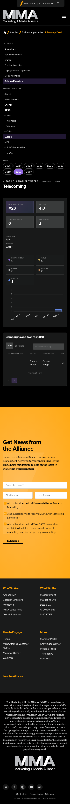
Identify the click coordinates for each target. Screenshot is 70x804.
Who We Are (11, 588)
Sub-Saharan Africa (16, 147)
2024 (18, 166)
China (9, 131)
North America (12, 99)
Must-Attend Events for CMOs (15, 646)
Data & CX (45, 604)
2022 (39, 166)
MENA (10, 153)
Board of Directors (13, 600)
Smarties (13, 32)
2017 (29, 172)
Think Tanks (46, 653)
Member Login (32, 3)
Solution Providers (14, 81)
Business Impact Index (32, 32)
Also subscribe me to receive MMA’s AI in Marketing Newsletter (35, 516)
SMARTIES (46, 614)
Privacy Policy (36, 794)
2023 (29, 166)
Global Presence (12, 614)
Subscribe (48, 3)
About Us (45, 658)
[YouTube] (31, 787)
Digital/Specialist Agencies (17, 70)
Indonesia (11, 121)
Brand (33, 353)
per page (19, 345)
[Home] (4, 32)
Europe (8, 137)
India (9, 115)
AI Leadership (47, 609)
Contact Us (21, 794)
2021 (50, 166)
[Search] (59, 3)
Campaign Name (16, 353)
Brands (8, 60)
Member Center (12, 653)
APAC (7, 110)
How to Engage (12, 632)
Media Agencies (12, 76)
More (43, 632)
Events (7, 639)
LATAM (8, 105)
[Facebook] (14, 787)
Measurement (48, 595)
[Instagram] (23, 787)
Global (8, 94)
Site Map (49, 794)
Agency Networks (13, 54)
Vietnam (11, 126)
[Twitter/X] (6, 787)
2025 (8, 166)
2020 (60, 166)
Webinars (8, 658)
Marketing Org (48, 600)
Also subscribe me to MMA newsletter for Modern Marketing (34, 505)
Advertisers (10, 49)
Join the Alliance (13, 676)
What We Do (48, 588)
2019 (8, 172)
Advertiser (48, 353)
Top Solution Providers (20, 181)
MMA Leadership (12, 609)
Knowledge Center (50, 644)
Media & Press (48, 649)
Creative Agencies (13, 65)
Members (8, 604)
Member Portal (48, 639)
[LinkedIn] (40, 787)
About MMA (9, 595)
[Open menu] (64, 16)
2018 (18, 172)
